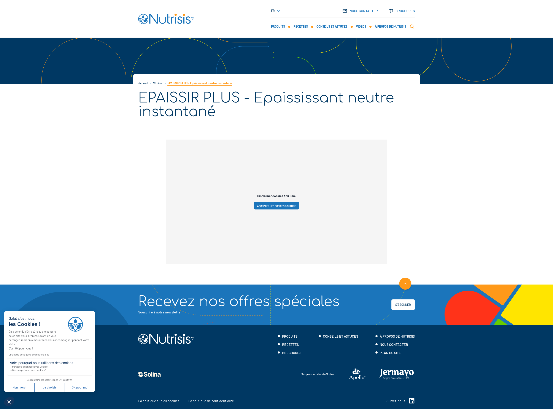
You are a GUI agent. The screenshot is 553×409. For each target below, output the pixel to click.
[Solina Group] (149, 374)
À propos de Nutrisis (397, 336)
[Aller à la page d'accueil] (166, 19)
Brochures (405, 11)
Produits (289, 336)
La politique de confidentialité (211, 401)
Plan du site (390, 353)
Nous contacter (364, 11)
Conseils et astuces (340, 336)
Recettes (290, 344)
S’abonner (403, 305)
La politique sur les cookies (159, 401)
